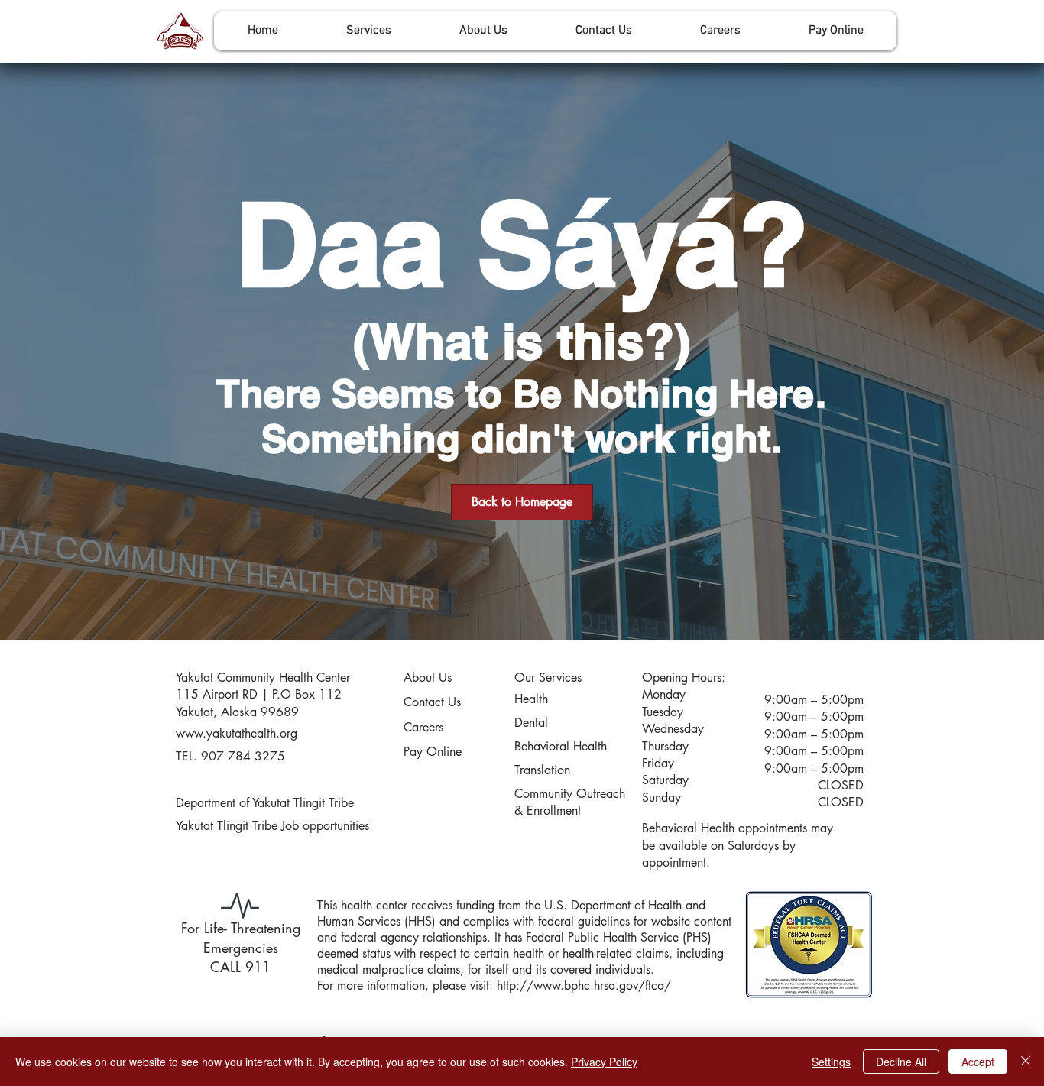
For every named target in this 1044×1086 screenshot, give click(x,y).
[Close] (1025, 1061)
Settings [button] (831, 1061)
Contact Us (432, 702)
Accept (977, 1061)
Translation (542, 770)
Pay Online (433, 752)
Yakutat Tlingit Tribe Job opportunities (272, 826)
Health (531, 699)
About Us (428, 677)
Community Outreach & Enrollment (569, 802)
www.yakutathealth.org (236, 733)
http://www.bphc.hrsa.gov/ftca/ (584, 985)
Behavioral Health (560, 746)
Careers (423, 727)
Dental (531, 723)
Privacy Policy (604, 1061)
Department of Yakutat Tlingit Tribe (265, 803)
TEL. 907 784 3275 (230, 756)
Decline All (901, 1061)
